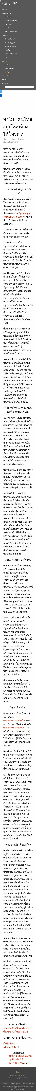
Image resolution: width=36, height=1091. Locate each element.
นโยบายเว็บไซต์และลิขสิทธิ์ (18, 1089)
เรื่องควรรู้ (5, 35)
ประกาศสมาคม (9, 68)
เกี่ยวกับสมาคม (6, 13)
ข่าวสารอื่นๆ (16, 139)
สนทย (14, 3)
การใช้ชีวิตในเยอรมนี (11, 54)
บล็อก (6, 57)
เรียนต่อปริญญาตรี (10, 39)
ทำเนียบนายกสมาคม (11, 20)
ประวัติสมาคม (9, 17)
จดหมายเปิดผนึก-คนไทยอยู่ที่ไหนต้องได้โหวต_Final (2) (20, 1059)
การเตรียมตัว (8, 50)
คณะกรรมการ (9, 24)
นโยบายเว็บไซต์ (6, 76)
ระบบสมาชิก (5, 83)
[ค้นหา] (2, 87)
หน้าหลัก (4, 9)
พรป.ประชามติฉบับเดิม (14, 727)
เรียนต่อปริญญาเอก (10, 46)
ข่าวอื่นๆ (7, 72)
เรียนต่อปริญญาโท (10, 42)
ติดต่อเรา (4, 79)
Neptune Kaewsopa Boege (21, 1087)
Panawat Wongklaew (12, 1086)
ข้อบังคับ (7, 28)
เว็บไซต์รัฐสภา (10, 1043)
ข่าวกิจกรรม (8, 65)
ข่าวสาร (4, 61)
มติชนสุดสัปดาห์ (11, 1047)
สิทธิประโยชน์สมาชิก (11, 31)
